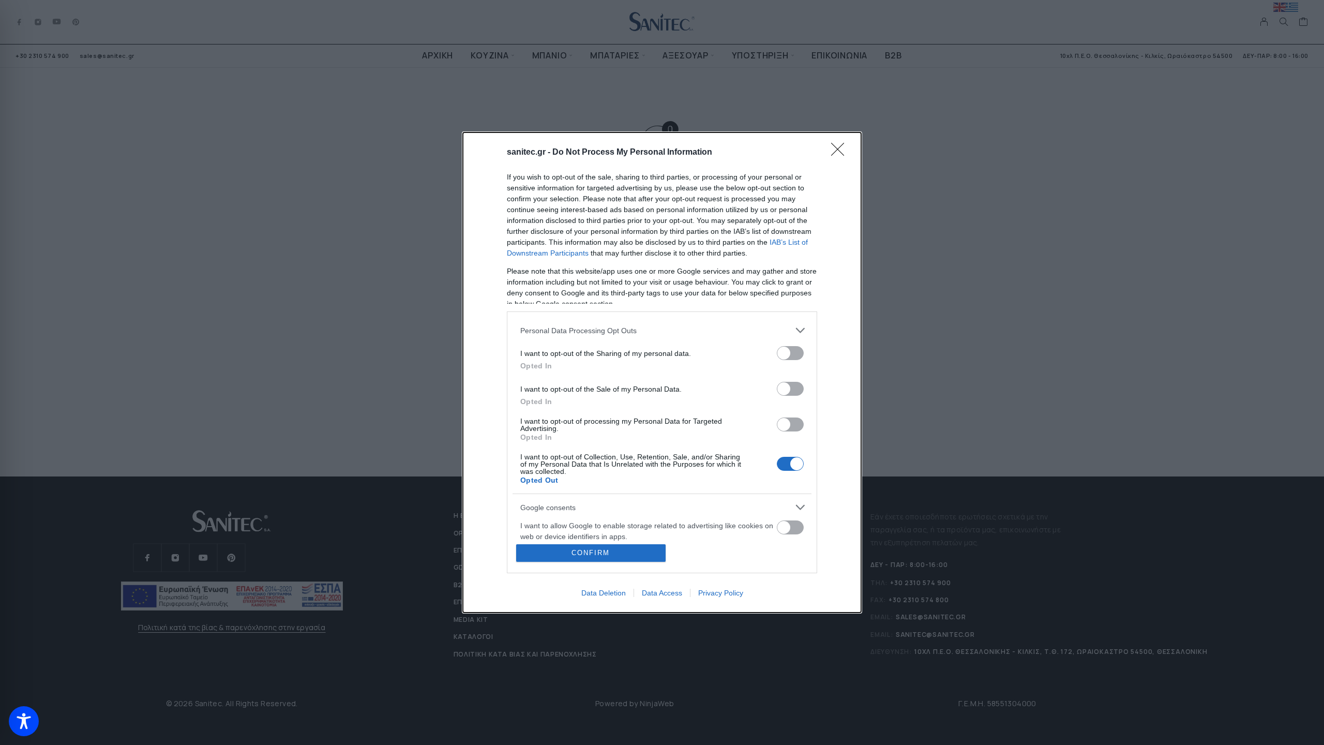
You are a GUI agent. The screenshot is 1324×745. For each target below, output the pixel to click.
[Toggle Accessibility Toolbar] (24, 721)
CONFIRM (590, 553)
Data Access (662, 593)
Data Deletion (603, 593)
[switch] (790, 353)
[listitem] (662, 330)
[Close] (841, 152)
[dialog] (662, 372)
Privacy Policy (720, 593)
